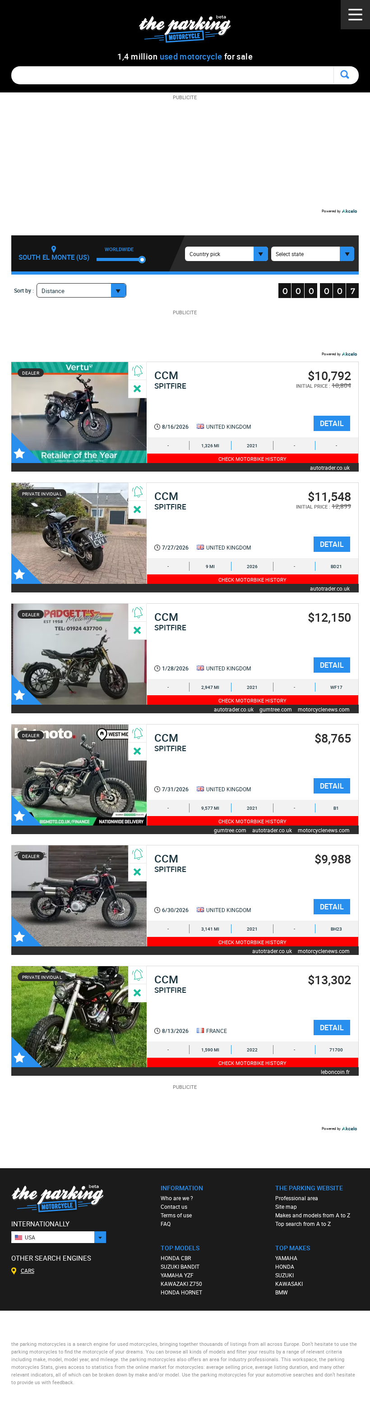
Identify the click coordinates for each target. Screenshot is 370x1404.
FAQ (166, 1223)
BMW (281, 1292)
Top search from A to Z (303, 1223)
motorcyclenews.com (324, 709)
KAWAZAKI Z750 (181, 1283)
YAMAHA (286, 1258)
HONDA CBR (176, 1258)
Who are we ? (177, 1198)
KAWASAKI (289, 1283)
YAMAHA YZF (177, 1275)
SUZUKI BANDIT (180, 1266)
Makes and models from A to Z (312, 1215)
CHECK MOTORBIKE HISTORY (252, 458)
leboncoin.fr (335, 1071)
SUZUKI (284, 1275)
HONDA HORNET (181, 1292)
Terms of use (176, 1215)
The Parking (190, 31)
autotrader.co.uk (330, 467)
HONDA (284, 1266)
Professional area (296, 1198)
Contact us (174, 1206)
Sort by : (24, 290)
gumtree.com (275, 709)
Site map (286, 1206)
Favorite (26, 447)
